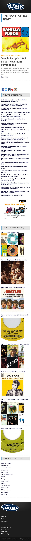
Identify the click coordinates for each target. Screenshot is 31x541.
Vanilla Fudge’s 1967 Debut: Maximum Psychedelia (13, 61)
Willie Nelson (5, 487)
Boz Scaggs (4, 492)
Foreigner (3, 479)
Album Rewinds (15, 56)
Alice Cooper (4, 465)
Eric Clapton (4, 472)
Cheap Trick (4, 470)
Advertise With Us (6, 527)
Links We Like (5, 529)
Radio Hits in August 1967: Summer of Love (13, 287)
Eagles (3, 476)
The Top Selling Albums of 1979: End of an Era (14, 260)
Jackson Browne (5, 468)
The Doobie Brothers (7, 474)
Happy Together (5, 481)
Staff (2, 519)
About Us (3, 516)
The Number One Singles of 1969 (10, 232)
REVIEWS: (4, 56)
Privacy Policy (5, 534)
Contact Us (4, 531)
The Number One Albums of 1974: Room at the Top (15, 344)
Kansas (3, 483)
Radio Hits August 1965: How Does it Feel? (13, 372)
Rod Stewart (4, 494)
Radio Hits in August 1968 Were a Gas (11, 428)
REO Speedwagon (6, 490)
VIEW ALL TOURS (6, 463)
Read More (4, 77)
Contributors (4, 521)
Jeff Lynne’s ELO (5, 485)
